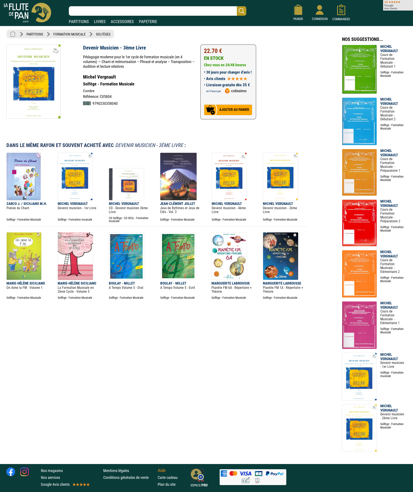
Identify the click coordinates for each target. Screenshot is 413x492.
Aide (162, 470)
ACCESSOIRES (122, 21)
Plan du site (167, 484)
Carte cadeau (168, 477)
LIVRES (100, 21)
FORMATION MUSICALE (69, 34)
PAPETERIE (148, 21)
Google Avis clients (55, 484)
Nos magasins (52, 470)
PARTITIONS (79, 21)
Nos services (50, 477)
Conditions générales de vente (129, 477)
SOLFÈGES (103, 34)
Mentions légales (116, 470)
